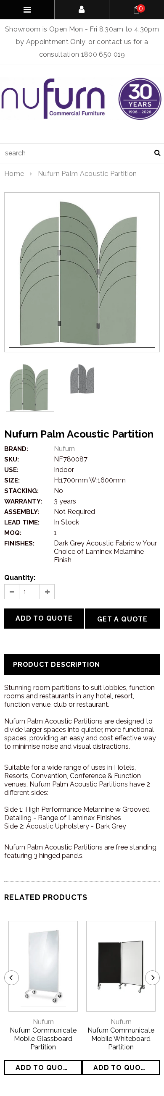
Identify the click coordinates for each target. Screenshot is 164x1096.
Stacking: (21, 491)
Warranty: (23, 501)
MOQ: (12, 533)
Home (14, 174)
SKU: (11, 459)
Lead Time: (22, 522)
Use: (11, 470)
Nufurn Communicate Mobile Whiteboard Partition (120, 1038)
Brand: (16, 449)
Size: (12, 480)
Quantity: (19, 578)
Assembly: (21, 512)
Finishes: (19, 543)
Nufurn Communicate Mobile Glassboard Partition (43, 1038)
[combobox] (82, 153)
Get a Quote (122, 619)
